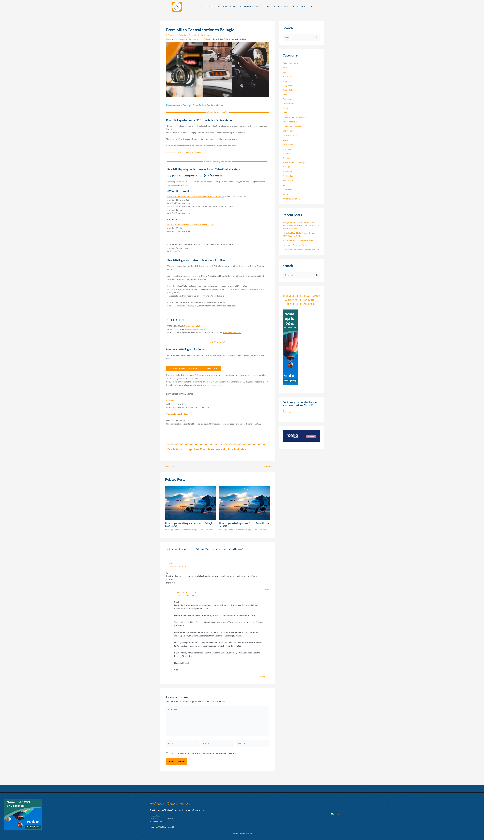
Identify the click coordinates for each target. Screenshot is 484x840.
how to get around (172, 529)
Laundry (286, 140)
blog (284, 72)
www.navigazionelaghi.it (195, 329)
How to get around (275, 6)
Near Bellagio (288, 153)
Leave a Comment (206, 529)
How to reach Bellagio (188, 529)
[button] (249, 7)
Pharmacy (287, 158)
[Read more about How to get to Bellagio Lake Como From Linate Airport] (244, 503)
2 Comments (171, 35)
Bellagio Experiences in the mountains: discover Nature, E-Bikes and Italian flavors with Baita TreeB (301, 225)
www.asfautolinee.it (232, 332)
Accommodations (290, 63)
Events (286, 94)
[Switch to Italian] (311, 6)
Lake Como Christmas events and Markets (301, 249)
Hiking (285, 108)
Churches (287, 81)
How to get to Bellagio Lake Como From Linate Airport (244, 524)
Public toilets (288, 176)
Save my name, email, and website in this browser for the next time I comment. (202, 753)
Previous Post (167, 466)
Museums (287, 149)
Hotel (285, 112)
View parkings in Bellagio (177, 414)
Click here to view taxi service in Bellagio (183, 152)
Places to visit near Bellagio (294, 162)
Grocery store (289, 103)
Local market (288, 144)
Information (288, 131)
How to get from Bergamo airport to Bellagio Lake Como (189, 524)
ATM (285, 67)
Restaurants (288, 180)
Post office (287, 167)
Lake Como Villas (226, 6)
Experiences (288, 99)
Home (209, 6)
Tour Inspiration (248, 6)
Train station (288, 189)
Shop (285, 185)
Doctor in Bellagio (290, 90)
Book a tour (299, 6)
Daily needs (288, 85)
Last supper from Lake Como (295, 245)
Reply (266, 589)
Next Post (269, 466)
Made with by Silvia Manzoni (161, 827)
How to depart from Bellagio (295, 117)
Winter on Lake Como (292, 198)
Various (286, 194)
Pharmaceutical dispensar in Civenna (298, 240)
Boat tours (287, 76)
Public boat (287, 171)
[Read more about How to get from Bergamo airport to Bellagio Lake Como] (190, 503)
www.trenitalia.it (193, 326)
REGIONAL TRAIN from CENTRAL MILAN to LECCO (190, 224)
